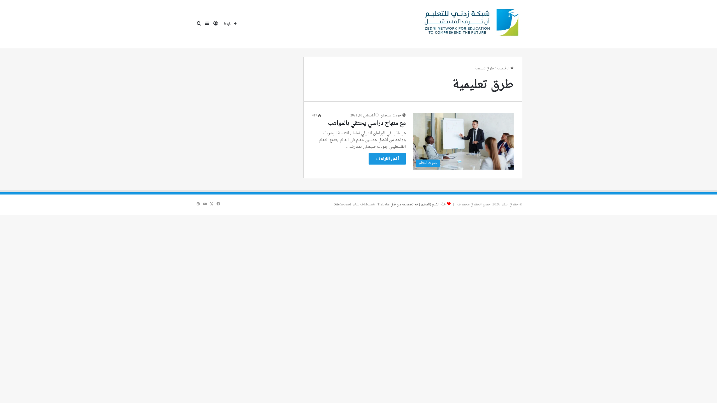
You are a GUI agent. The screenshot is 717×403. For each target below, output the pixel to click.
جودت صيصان (391, 116)
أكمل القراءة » (387, 159)
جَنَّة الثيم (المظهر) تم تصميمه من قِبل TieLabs (411, 204)
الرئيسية (503, 68)
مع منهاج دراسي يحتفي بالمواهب (367, 123)
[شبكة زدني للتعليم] (469, 24)
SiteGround (342, 204)
